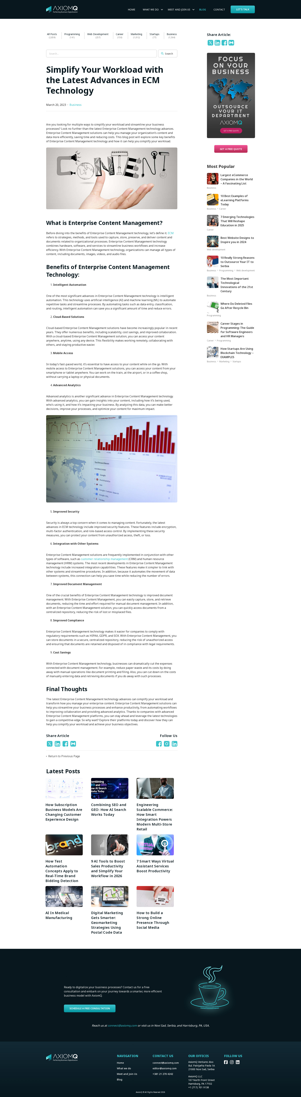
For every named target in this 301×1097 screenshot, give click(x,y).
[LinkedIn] (58, 744)
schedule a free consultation (90, 1008)
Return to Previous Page (64, 756)
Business (172, 34)
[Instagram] (233, 1062)
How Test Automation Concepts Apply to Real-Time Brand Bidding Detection (61, 871)
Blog (202, 9)
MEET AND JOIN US (179, 9)
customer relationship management (104, 559)
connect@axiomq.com (122, 1025)
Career (119, 34)
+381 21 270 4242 (163, 1074)
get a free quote (231, 149)
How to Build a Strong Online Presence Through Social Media (153, 920)
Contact (219, 9)
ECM (171, 233)
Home (131, 9)
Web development (98, 34)
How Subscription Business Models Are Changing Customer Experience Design (63, 812)
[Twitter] (50, 744)
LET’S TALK (242, 9)
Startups (154, 34)
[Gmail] (74, 744)
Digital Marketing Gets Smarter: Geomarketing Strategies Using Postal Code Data (107, 922)
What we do (151, 9)
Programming (72, 34)
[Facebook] (66, 744)
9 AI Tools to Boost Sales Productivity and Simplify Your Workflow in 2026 (108, 868)
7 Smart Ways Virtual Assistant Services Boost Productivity (155, 866)
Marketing (136, 34)
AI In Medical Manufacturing (59, 915)
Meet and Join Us (127, 1074)
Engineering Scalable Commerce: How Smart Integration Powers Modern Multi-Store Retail (155, 816)
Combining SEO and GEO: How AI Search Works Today (108, 809)
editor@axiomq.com (165, 1068)
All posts (52, 34)
